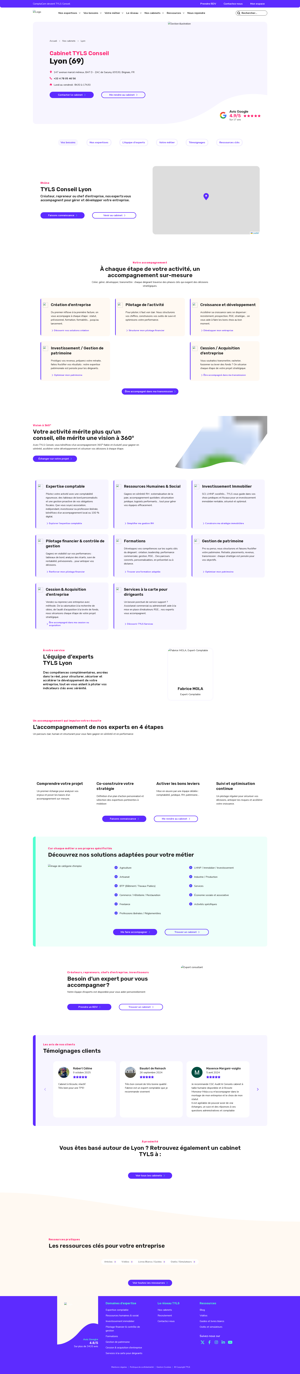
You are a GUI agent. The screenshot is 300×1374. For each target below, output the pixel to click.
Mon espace (257, 3)
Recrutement (165, 1315)
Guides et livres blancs (212, 1321)
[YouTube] (230, 1342)
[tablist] (150, 1262)
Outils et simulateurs (211, 1327)
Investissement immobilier (120, 1321)
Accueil (53, 40)
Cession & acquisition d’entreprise (124, 1347)
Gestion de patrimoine (118, 1342)
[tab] (110, 1262)
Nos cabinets (68, 40)
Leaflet (256, 233)
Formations (112, 1336)
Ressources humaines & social (122, 1315)
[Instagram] (216, 1342)
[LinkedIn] (223, 1342)
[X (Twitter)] (202, 1342)
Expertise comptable (117, 1310)
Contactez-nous (233, 3)
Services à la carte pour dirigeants (124, 1353)
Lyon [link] (83, 40)
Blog (202, 1310)
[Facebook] (209, 1342)
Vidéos (203, 1315)
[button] (206, 196)
